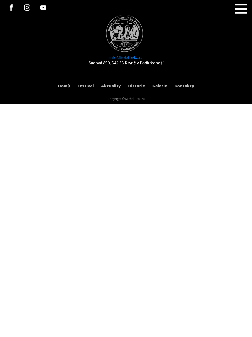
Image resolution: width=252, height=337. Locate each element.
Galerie (159, 86)
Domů (64, 86)
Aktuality (111, 86)
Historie (136, 86)
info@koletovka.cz (126, 57)
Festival (86, 86)
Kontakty (184, 86)
